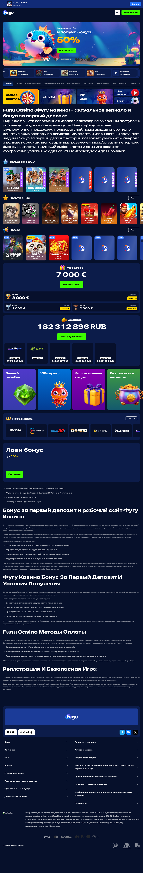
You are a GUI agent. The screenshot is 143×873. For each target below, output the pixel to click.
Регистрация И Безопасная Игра (23, 502)
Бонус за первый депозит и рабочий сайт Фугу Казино (35, 488)
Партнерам (81, 803)
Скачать (135, 4)
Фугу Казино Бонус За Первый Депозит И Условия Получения (39, 493)
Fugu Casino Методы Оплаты (21, 497)
